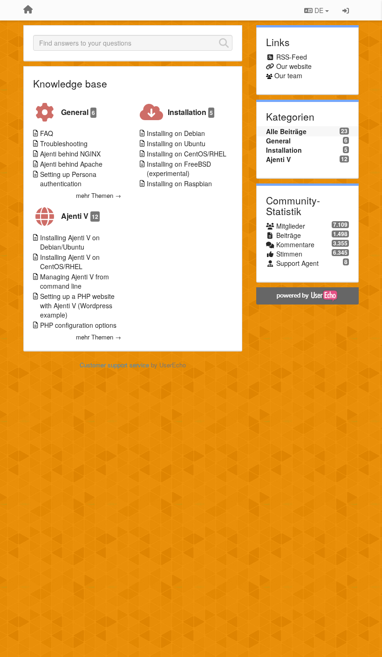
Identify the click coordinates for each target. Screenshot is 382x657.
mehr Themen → (98, 195)
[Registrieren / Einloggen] (345, 10)
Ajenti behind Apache (71, 164)
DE (319, 10)
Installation (190, 112)
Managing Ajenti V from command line (74, 281)
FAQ (46, 133)
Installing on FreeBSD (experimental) (179, 168)
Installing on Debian (176, 133)
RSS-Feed (291, 56)
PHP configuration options (78, 325)
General (78, 112)
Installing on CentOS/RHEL (186, 153)
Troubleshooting (64, 143)
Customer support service (114, 364)
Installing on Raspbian (179, 183)
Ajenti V (79, 215)
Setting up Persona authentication (68, 178)
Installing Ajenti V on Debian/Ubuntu (70, 242)
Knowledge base (70, 83)
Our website (294, 66)
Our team (288, 75)
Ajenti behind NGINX (70, 153)
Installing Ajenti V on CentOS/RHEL (70, 261)
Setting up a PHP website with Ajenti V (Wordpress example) (77, 305)
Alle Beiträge (286, 131)
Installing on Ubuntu (176, 143)
